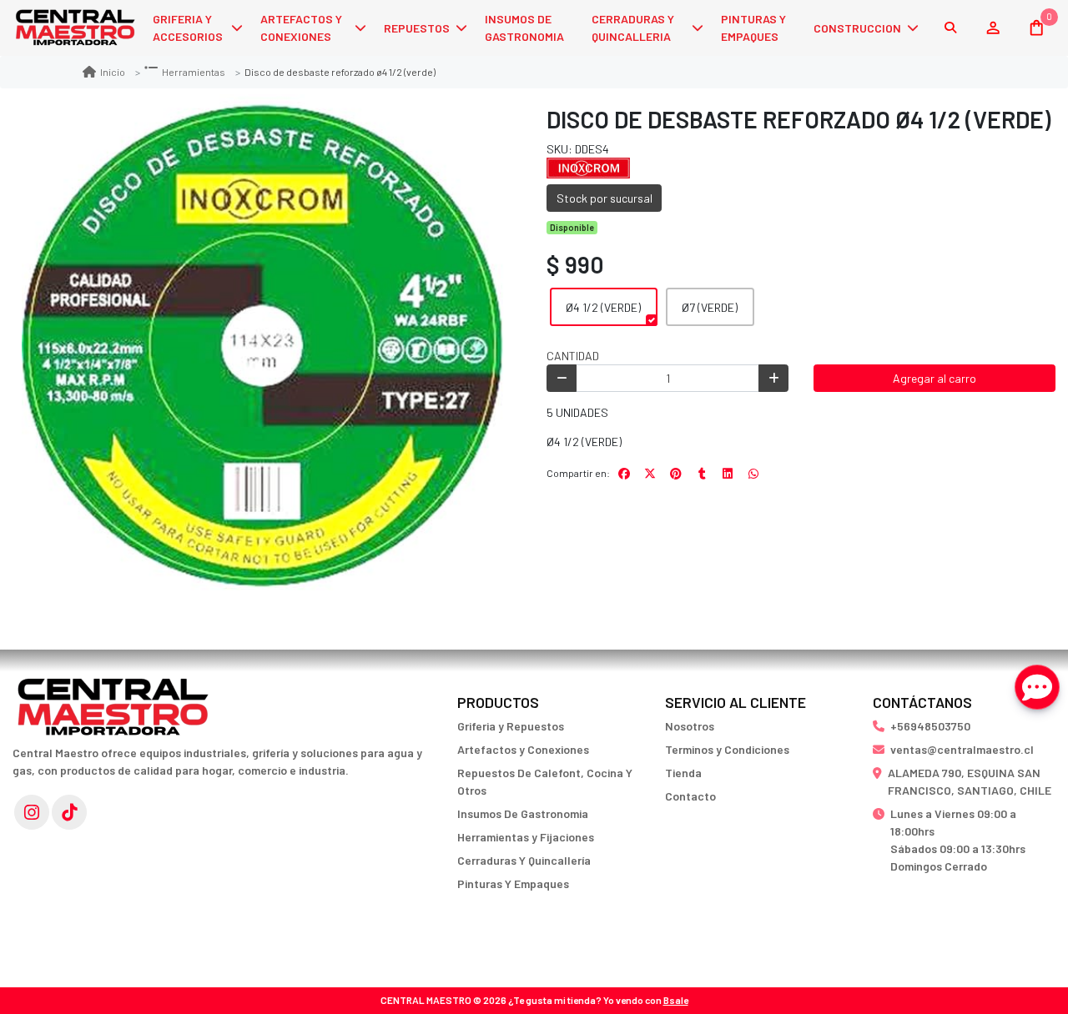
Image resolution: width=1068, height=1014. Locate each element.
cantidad (573, 356)
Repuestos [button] (417, 28)
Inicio (112, 72)
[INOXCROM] (588, 166)
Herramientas (193, 72)
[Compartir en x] (650, 473)
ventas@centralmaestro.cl (962, 749)
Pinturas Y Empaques (513, 883)
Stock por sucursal (604, 198)
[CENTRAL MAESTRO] (75, 28)
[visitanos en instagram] (31, 812)
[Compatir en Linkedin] (727, 473)
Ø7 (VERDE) (710, 307)
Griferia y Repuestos (510, 726)
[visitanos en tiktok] (69, 812)
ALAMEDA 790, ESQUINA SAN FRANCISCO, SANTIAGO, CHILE (969, 781)
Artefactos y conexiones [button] (301, 27)
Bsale (675, 1000)
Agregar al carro (934, 378)
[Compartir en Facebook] (624, 473)
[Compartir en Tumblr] (701, 473)
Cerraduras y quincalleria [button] (633, 27)
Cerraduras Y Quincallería (524, 860)
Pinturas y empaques (753, 27)
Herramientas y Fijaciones (525, 837)
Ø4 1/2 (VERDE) (603, 307)
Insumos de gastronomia (524, 27)
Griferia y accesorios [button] (188, 27)
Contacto (690, 796)
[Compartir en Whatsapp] (753, 473)
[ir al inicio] (113, 698)
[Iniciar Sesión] (992, 27)
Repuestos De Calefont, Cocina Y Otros (544, 781)
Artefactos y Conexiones (523, 749)
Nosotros (689, 726)
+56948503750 (930, 726)
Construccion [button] (857, 28)
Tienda (683, 773)
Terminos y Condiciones (727, 749)
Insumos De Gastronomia (522, 813)
